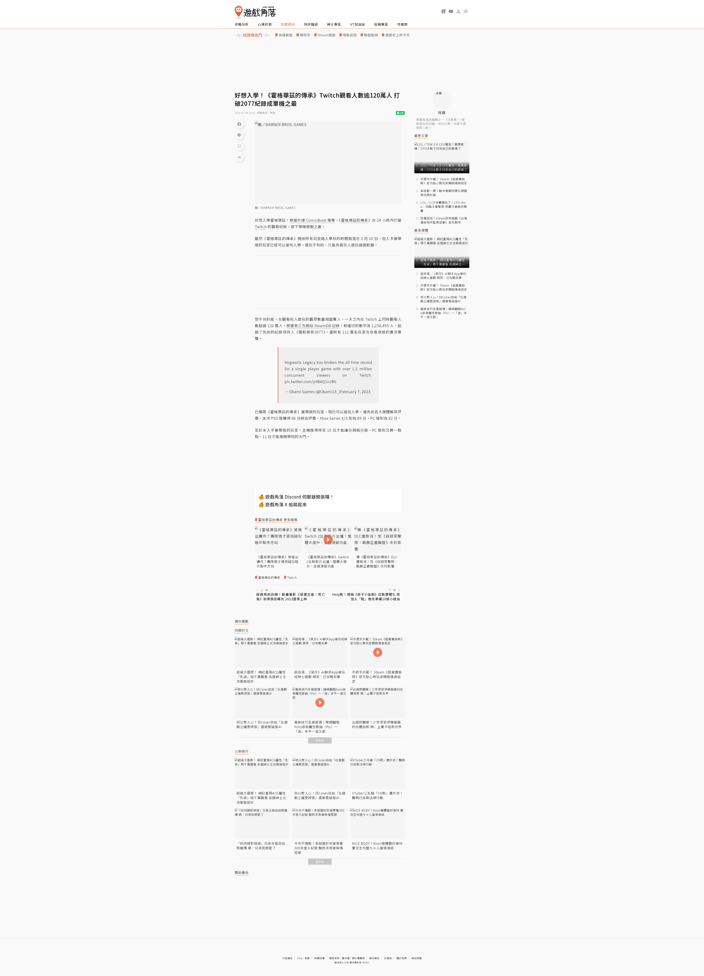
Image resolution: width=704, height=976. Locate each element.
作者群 (402, 24)
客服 (307, 958)
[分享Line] (239, 135)
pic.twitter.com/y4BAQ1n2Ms (311, 381)
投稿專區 (381, 24)
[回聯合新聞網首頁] (239, 12)
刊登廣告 (288, 958)
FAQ (299, 958)
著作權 (346, 958)
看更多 (320, 740)
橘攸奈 (305, 35)
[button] (465, 11)
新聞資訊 (288, 24)
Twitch (292, 577)
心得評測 (265, 24)
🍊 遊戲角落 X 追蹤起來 (282, 504)
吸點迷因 (350, 35)
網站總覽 (416, 958)
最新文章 (421, 135)
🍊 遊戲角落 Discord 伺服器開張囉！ (296, 496)
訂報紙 (388, 958)
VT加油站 (357, 24)
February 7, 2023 (355, 391)
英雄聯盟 (286, 35)
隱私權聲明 (358, 958)
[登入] (458, 11)
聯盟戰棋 (371, 35)
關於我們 (402, 958)
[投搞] (443, 11)
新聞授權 (319, 958)
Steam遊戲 (327, 35)
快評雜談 (311, 24)
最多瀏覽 (421, 230)
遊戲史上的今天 (397, 35)
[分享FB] (239, 124)
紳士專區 (334, 24)
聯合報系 (374, 958)
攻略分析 (242, 24)
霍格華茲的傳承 (269, 577)
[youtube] (451, 11)
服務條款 (334, 958)
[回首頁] (255, 12)
